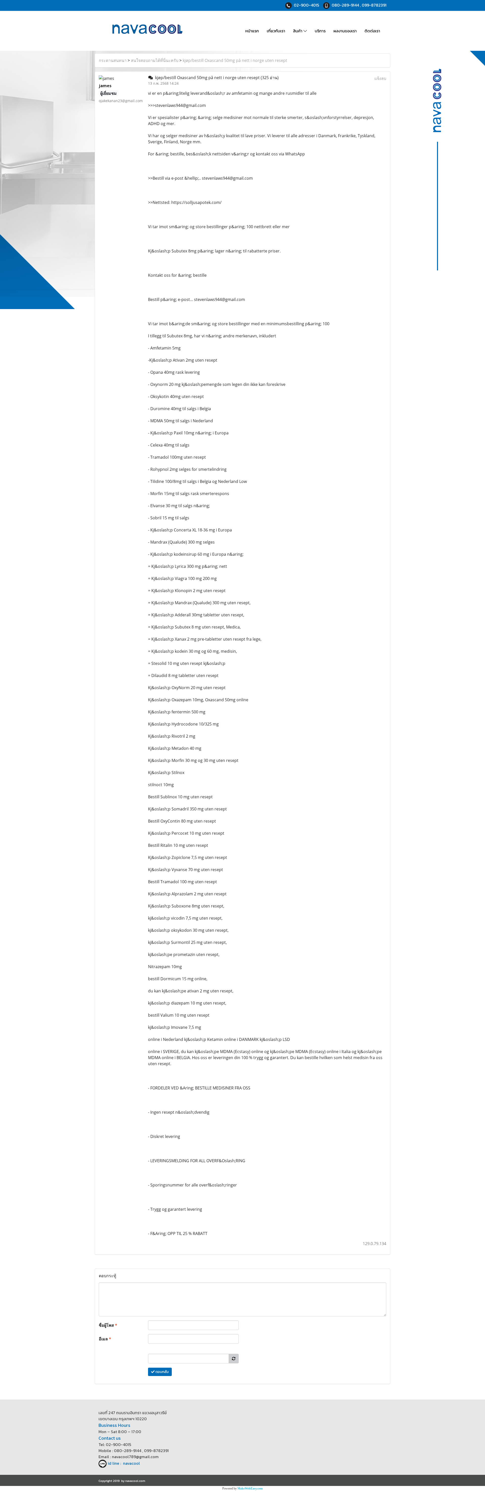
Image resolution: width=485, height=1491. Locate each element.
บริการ (320, 31)
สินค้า (298, 31)
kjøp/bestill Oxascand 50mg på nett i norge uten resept (235, 60)
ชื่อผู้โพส (108, 1325)
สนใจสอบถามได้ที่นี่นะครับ (154, 60)
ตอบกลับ (162, 1371)
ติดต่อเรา (372, 31)
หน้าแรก (252, 31)
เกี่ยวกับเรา (276, 31)
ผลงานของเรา (345, 31)
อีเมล (105, 1339)
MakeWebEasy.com (250, 1488)
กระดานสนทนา (113, 60)
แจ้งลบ (380, 78)
